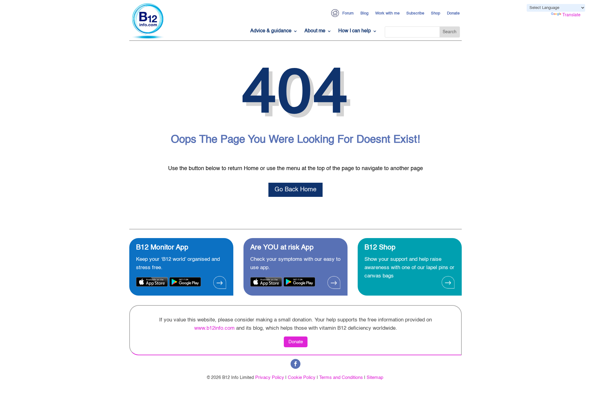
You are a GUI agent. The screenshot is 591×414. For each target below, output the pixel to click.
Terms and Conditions (341, 377)
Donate (453, 13)
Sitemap (375, 377)
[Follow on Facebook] (295, 364)
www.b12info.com (214, 328)
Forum (348, 13)
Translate (571, 15)
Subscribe (415, 13)
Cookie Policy (302, 377)
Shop (435, 13)
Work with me (387, 13)
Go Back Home (295, 190)
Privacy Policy (269, 377)
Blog (364, 13)
